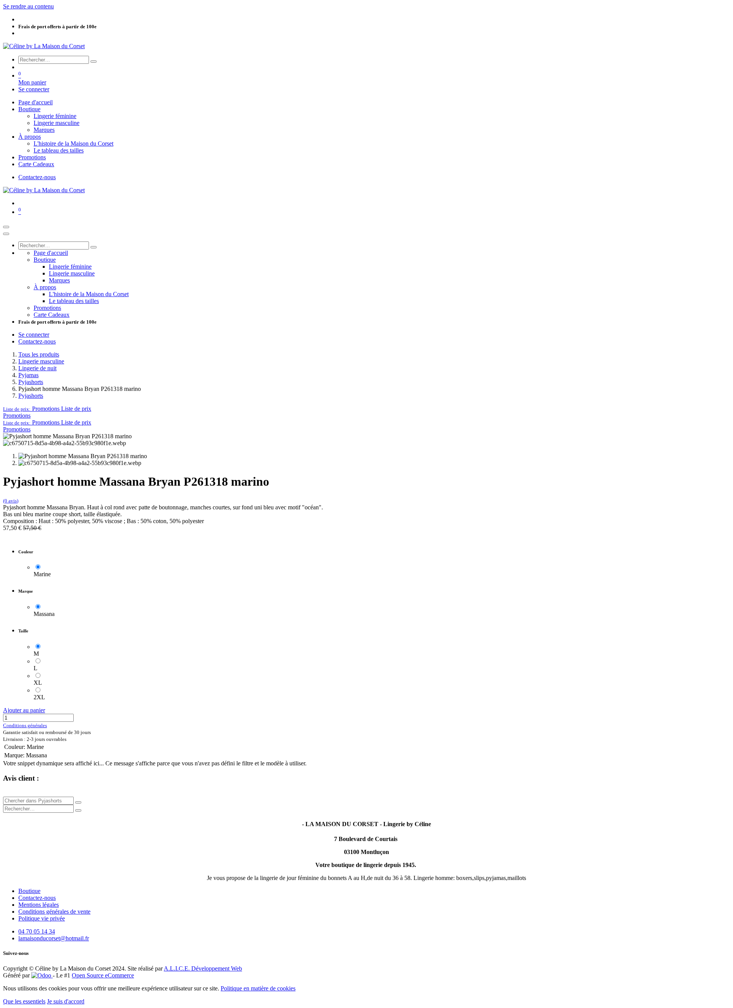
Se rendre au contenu (28, 6)
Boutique (29, 891)
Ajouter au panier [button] (24, 710)
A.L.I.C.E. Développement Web (203, 968)
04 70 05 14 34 (36, 931)
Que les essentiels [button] (24, 1001)
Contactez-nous (37, 177)
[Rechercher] (93, 61)
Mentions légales (38, 904)
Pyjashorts (30, 382)
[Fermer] (6, 234)
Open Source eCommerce (103, 975)
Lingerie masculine (41, 361)
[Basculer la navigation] (6, 227)
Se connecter (33, 89)
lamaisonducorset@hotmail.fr (53, 938)
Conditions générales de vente (54, 911)
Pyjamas (28, 375)
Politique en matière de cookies (258, 988)
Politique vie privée (41, 918)
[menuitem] (35, 102)
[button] (47, 408)
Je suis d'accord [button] (65, 1001)
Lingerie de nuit (37, 368)
